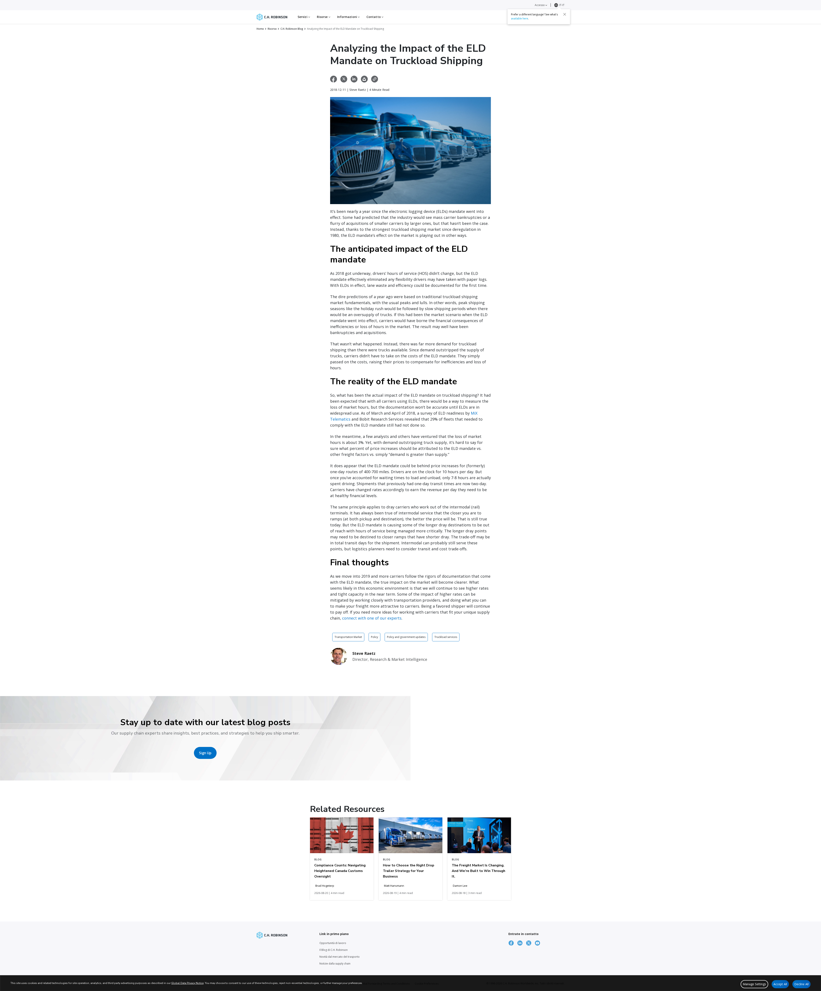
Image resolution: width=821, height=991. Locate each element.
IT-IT (561, 5)
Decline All (801, 984)
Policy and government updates (406, 637)
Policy (374, 637)
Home (260, 29)
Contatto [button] (374, 17)
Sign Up (205, 753)
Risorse (272, 29)
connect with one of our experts (372, 618)
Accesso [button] (540, 5)
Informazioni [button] (347, 17)
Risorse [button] (323, 17)
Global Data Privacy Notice (187, 983)
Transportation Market (348, 637)
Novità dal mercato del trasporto (339, 957)
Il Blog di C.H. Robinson (333, 950)
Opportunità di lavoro (332, 943)
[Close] (565, 14)
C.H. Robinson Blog (292, 29)
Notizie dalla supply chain (334, 963)
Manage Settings (754, 984)
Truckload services (445, 637)
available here (519, 18)
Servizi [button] (303, 17)
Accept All (780, 984)
